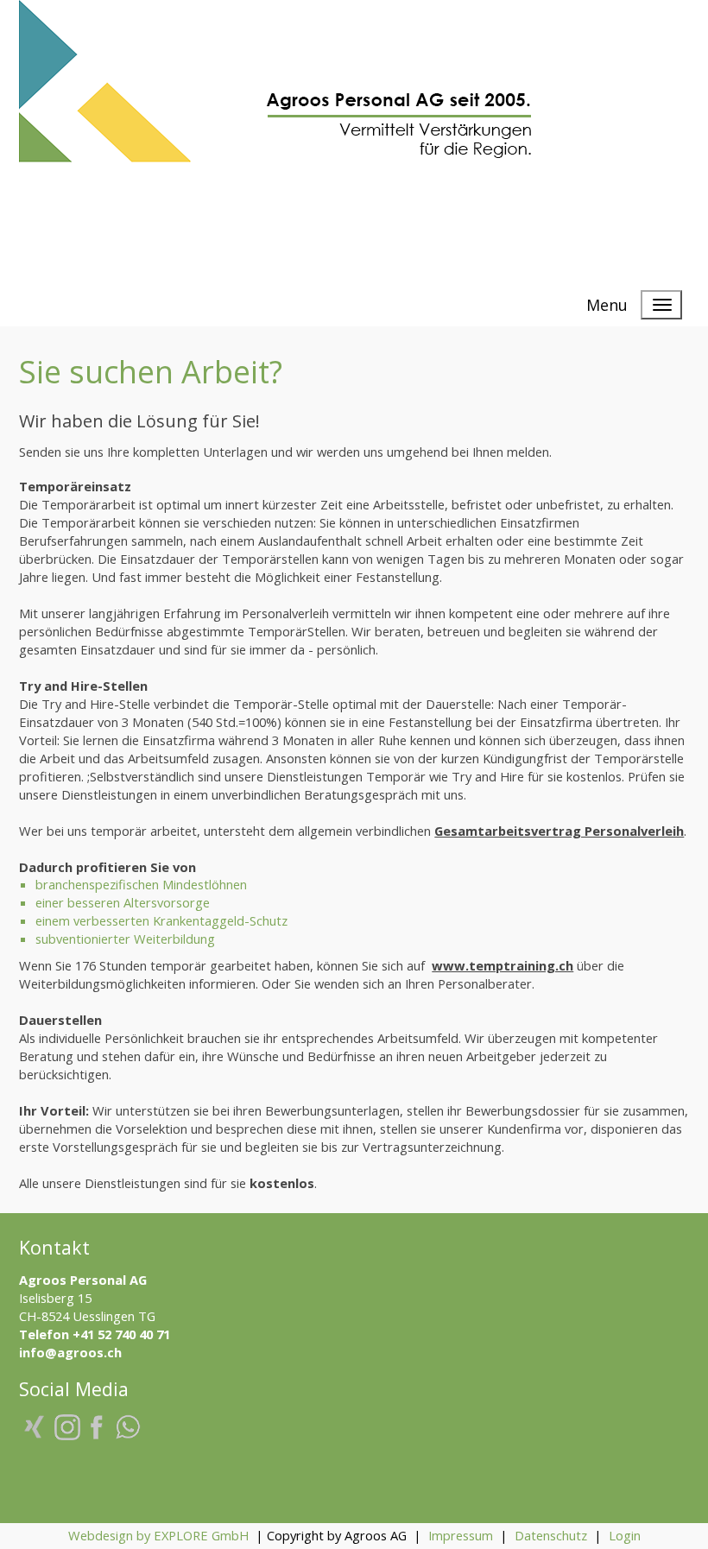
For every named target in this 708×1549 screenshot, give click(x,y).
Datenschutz (551, 1535)
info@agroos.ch (70, 1352)
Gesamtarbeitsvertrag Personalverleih (559, 830)
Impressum (460, 1535)
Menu (607, 304)
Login (625, 1535)
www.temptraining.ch (502, 965)
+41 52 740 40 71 (121, 1334)
